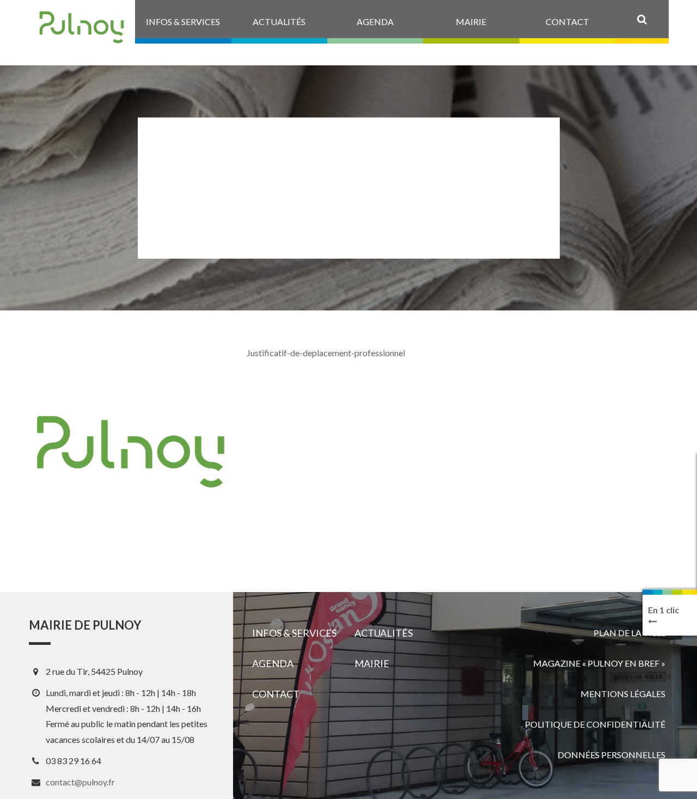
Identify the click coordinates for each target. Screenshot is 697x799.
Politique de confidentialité (595, 724)
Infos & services (294, 633)
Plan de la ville (629, 632)
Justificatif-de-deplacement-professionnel (326, 352)
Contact (275, 694)
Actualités (383, 633)
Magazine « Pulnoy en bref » (599, 663)
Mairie (371, 663)
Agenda (273, 663)
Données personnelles (611, 754)
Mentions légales (622, 693)
